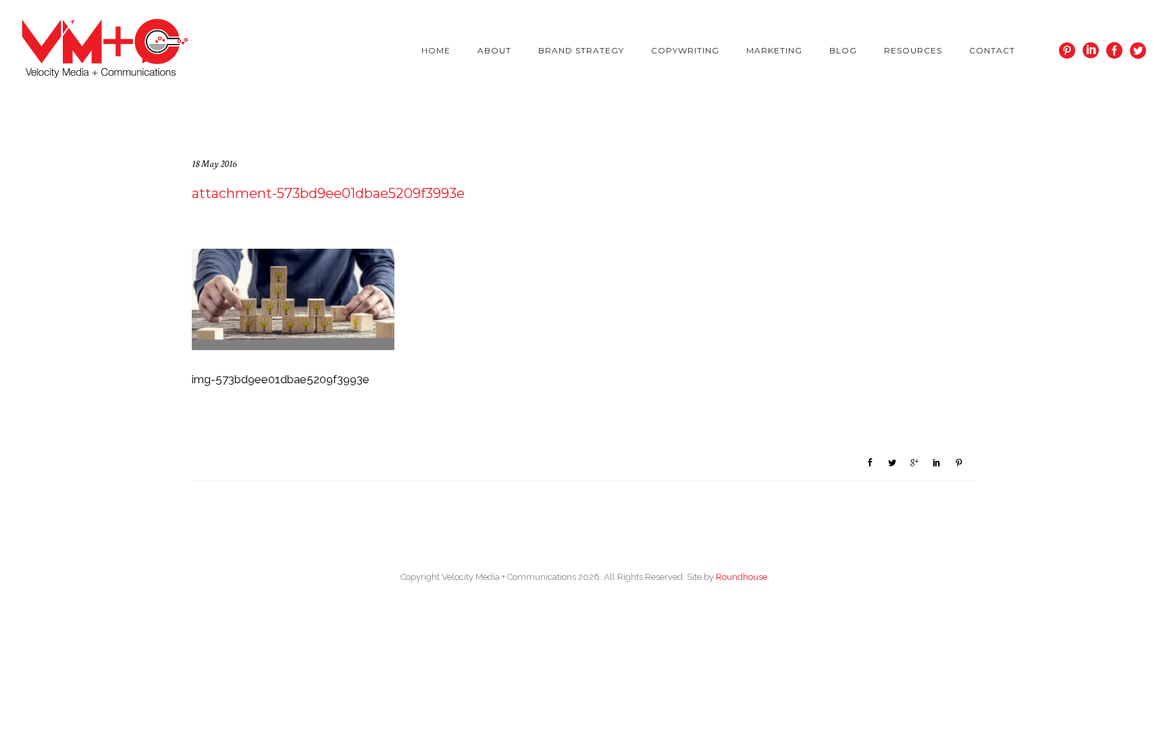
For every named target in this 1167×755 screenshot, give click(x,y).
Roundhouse (741, 577)
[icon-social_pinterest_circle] (1071, 51)
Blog (843, 50)
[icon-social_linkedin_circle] (1094, 51)
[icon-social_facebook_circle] (1118, 51)
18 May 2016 (214, 163)
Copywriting (685, 50)
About (494, 50)
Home (435, 50)
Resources (913, 50)
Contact (992, 50)
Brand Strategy (581, 50)
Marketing (774, 50)
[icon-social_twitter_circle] (1138, 51)
